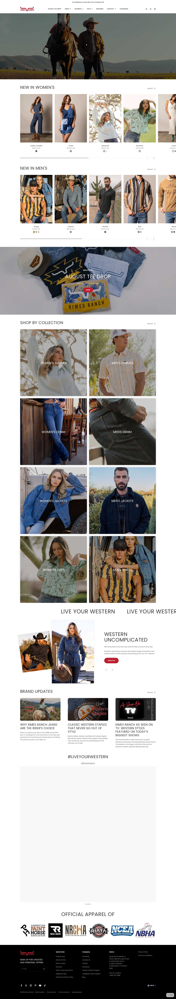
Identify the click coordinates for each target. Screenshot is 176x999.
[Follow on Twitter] (26, 985)
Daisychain (105, 146)
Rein (139, 227)
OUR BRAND (124, 9)
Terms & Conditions (145, 955)
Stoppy (36, 227)
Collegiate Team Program (91, 974)
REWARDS (99, 9)
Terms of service (64, 992)
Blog (83, 977)
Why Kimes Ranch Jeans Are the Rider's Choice (38, 726)
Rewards (59, 967)
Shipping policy (77, 992)
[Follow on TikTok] (45, 985)
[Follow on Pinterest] (35, 985)
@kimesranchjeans (88, 763)
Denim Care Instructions (64, 970)
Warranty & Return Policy (64, 977)
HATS (89, 9)
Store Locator (60, 963)
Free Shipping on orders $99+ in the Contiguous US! (88, 2)
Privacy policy (51, 992)
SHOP (88, 290)
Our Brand (85, 956)
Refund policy (39, 992)
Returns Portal (61, 960)
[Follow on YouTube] (40, 985)
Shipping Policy (61, 974)
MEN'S (67, 9)
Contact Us (86, 960)
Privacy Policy (143, 952)
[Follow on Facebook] (21, 985)
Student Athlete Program (91, 970)
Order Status (60, 956)
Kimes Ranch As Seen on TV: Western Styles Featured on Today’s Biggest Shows (134, 730)
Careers (85, 963)
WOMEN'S (78, 9)
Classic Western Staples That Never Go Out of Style (87, 728)
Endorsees (86, 967)
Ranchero (139, 146)
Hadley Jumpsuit (36, 146)
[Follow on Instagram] (31, 985)
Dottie (71, 146)
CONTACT (110, 9)
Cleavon (71, 227)
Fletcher (105, 227)
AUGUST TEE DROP (54, 9)
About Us (111, 660)
